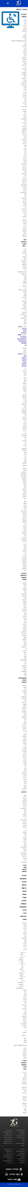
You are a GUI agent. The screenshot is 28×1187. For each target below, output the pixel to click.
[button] (7, 3)
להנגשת (24, 360)
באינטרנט (23, 333)
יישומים (24, 362)
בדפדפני (24, 364)
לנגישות (24, 329)
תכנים (24, 331)
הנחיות (20, 327)
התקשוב (24, 358)
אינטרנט (24, 366)
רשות (24, 356)
